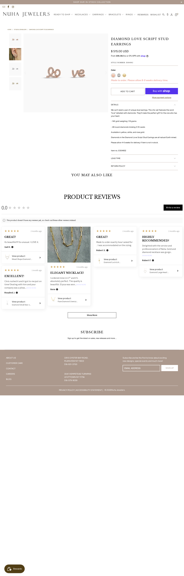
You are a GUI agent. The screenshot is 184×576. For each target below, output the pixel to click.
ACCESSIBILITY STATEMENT (89, 390)
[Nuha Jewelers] (26, 14)
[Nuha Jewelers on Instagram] (13, 7)
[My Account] (171, 15)
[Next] (106, 72)
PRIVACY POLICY (66, 390)
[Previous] (25, 72)
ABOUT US (11, 358)
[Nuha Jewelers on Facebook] (8, 7)
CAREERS (10, 374)
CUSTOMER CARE (14, 363)
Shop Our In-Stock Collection (92, 2)
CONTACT (11, 368)
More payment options (161, 97)
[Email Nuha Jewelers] (3, 7)
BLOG (9, 379)
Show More (81, 285)
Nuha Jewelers (118, 390)
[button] (63, 14)
